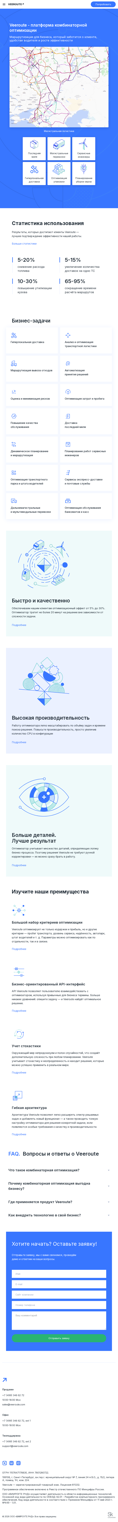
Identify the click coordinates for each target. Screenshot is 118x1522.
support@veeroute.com (15, 1446)
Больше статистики (24, 243)
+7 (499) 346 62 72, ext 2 (16, 1441)
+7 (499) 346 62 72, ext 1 (16, 1420)
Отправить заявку (59, 1338)
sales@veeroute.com (13, 1404)
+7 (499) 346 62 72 (13, 1395)
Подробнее (19, 625)
